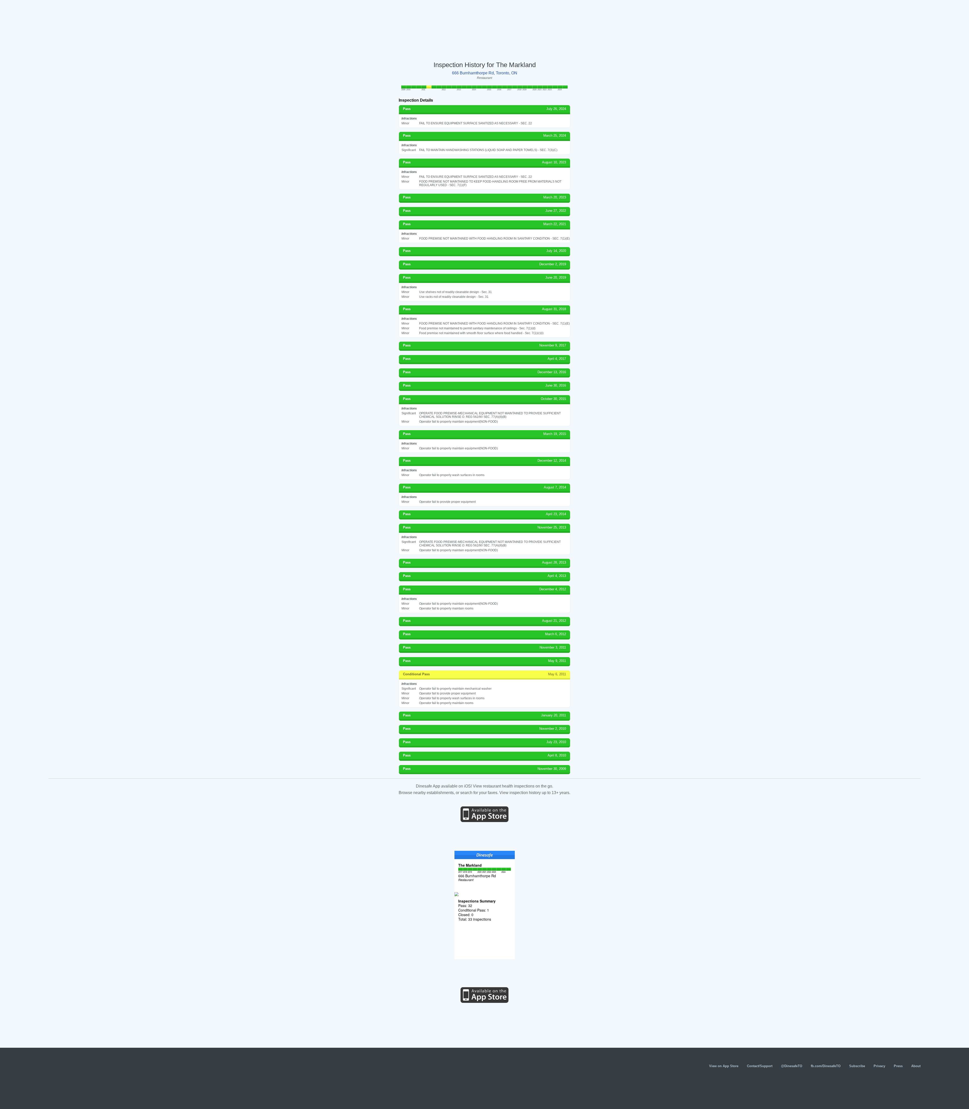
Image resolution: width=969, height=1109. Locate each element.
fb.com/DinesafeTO (826, 1066)
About (916, 1066)
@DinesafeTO (791, 1066)
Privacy (879, 1066)
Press (898, 1066)
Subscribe (857, 1066)
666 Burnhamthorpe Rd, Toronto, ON (484, 73)
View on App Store (723, 1066)
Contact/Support (759, 1066)
